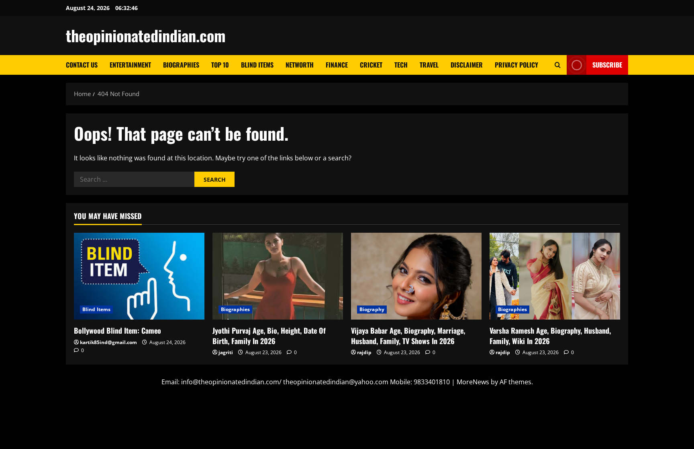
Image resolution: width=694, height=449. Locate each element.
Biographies (181, 65)
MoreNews (473, 381)
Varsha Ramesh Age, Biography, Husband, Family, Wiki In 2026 (550, 335)
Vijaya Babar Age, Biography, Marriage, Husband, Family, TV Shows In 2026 (408, 335)
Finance (337, 65)
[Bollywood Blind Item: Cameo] (139, 276)
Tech (401, 65)
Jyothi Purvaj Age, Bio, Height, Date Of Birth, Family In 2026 (269, 335)
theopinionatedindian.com (146, 35)
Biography (371, 309)
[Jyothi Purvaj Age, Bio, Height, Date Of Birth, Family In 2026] (277, 276)
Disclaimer (467, 65)
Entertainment (130, 65)
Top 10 (220, 65)
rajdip (364, 352)
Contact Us (82, 65)
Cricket (371, 65)
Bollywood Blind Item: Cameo (117, 330)
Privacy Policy (516, 65)
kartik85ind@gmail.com (108, 342)
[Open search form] (558, 65)
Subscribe (607, 65)
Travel (429, 65)
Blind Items (257, 65)
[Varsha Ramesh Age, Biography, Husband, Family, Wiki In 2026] (555, 276)
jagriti (225, 352)
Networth (300, 65)
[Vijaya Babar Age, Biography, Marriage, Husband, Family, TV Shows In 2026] (416, 276)
